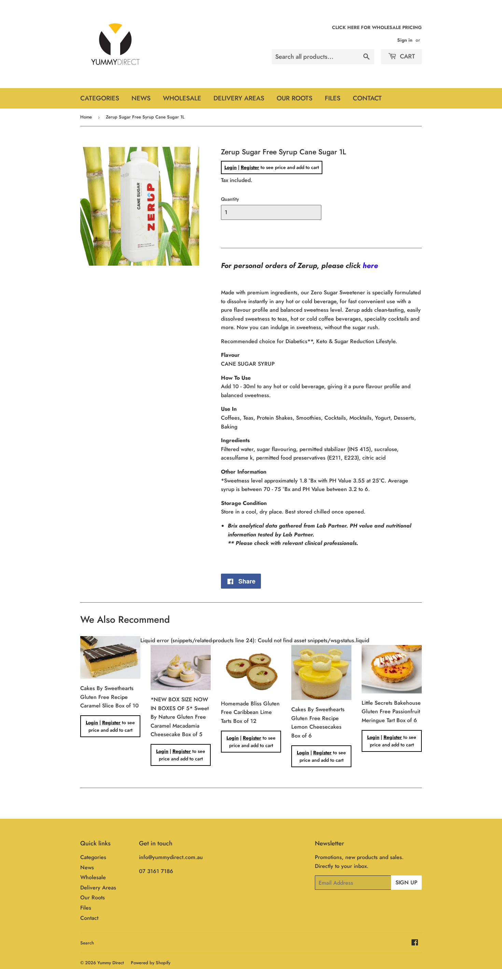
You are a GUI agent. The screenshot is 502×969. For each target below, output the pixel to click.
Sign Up (406, 882)
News (141, 98)
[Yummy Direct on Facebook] (414, 943)
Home (86, 117)
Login (230, 167)
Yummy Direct (110, 962)
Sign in (405, 40)
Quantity (230, 199)
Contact (367, 98)
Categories (99, 98)
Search (87, 943)
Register (250, 167)
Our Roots (294, 98)
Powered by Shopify (150, 962)
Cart (406, 56)
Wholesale (182, 98)
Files (332, 98)
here (370, 265)
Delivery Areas (238, 98)
